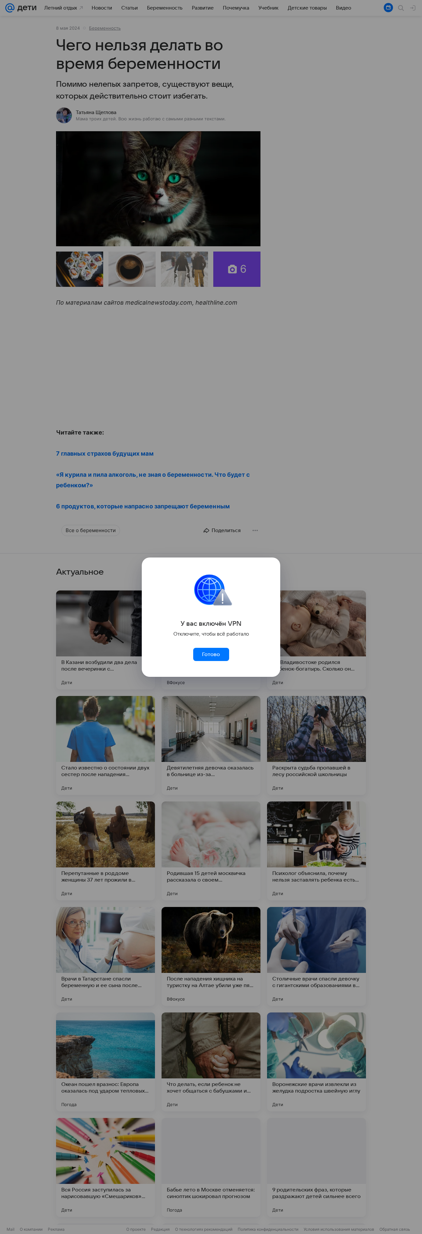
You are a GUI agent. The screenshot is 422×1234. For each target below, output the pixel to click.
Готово (211, 654)
